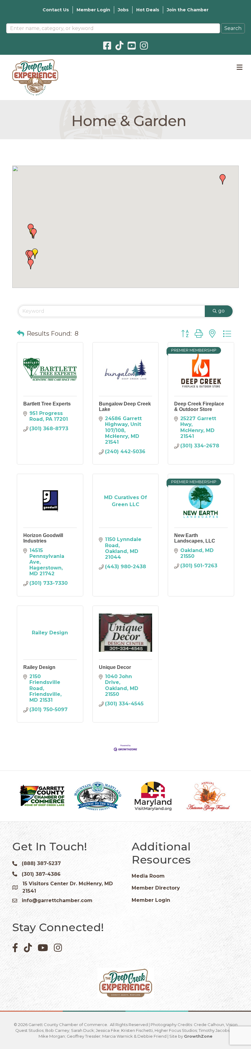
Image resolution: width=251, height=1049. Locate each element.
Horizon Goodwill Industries (43, 538)
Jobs (123, 10)
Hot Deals (147, 10)
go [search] (221, 311)
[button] (30, 255)
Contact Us (56, 10)
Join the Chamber (187, 10)
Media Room (148, 876)
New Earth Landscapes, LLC (194, 538)
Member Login (93, 10)
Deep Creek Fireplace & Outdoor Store (199, 406)
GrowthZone (198, 1036)
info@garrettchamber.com (57, 900)
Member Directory (156, 888)
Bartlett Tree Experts (47, 403)
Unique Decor (115, 667)
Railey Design (39, 667)
